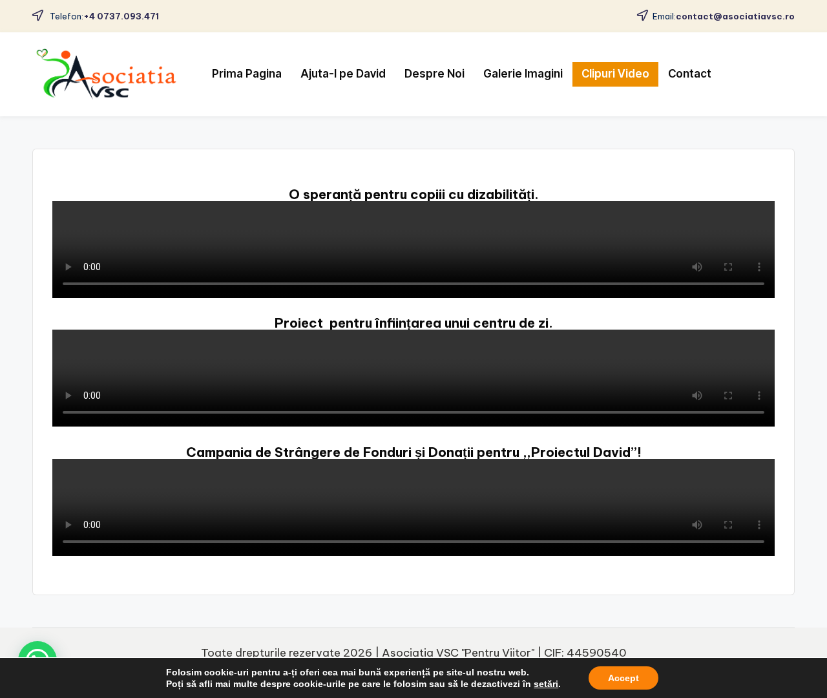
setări (546, 684)
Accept (623, 678)
